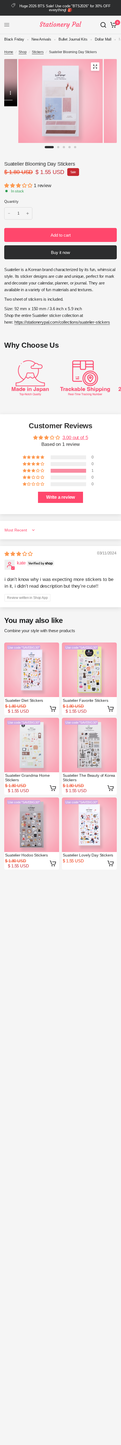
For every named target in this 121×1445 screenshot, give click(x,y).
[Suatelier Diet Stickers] (31, 670)
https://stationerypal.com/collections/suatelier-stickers (62, 322)
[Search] (103, 25)
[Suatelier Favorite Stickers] (89, 670)
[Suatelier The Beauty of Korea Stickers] (89, 745)
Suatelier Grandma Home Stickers (27, 777)
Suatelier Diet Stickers (24, 700)
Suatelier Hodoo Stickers (26, 855)
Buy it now (60, 252)
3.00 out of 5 (75, 437)
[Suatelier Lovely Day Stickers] (89, 824)
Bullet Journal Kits (73, 39)
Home (8, 52)
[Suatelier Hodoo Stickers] (31, 824)
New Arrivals (41, 39)
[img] (19, 554)
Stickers (38, 52)
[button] (19, 185)
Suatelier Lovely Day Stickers (88, 855)
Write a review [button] (60, 497)
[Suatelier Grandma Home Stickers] (31, 745)
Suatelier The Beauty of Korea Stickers (89, 777)
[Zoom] (95, 66)
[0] (112, 25)
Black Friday (14, 39)
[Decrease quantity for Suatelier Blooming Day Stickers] (9, 213)
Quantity (11, 201)
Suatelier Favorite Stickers (85, 700)
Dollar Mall (103, 39)
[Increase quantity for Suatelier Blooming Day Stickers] (27, 213)
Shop (22, 52)
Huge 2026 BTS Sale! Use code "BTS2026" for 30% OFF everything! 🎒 (65, 8)
